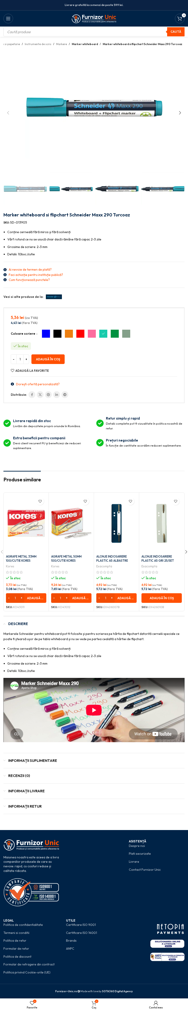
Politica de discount (17, 956)
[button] (8, 112)
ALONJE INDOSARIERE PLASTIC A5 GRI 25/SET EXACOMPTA (157, 560)
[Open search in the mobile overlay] (94, 31)
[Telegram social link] (64, 394)
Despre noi (137, 846)
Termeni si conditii (16, 933)
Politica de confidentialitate (23, 925)
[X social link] (40, 394)
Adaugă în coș (48, 359)
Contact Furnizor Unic (145, 870)
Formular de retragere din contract (29, 964)
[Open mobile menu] (8, 18)
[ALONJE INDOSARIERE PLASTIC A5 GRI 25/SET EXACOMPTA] (161, 523)
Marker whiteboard (85, 44)
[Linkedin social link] (56, 394)
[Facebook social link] (31, 394)
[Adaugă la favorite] (40, 501)
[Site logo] (94, 18)
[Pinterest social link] (48, 394)
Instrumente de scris (38, 44)
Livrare (134, 862)
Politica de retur (14, 940)
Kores (10, 566)
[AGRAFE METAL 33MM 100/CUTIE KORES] (26, 523)
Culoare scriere (23, 334)
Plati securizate (140, 854)
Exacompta (104, 566)
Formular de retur (16, 948)
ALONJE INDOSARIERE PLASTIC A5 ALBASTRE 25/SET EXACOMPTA (112, 560)
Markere (61, 44)
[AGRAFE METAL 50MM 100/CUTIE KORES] (71, 523)
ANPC (70, 948)
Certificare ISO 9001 (81, 925)
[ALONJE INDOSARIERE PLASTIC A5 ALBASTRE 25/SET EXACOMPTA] (116, 523)
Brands (71, 940)
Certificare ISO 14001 (81, 933)
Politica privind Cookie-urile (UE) (26, 972)
